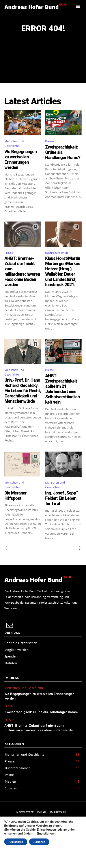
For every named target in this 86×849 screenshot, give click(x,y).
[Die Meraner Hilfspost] (22, 464)
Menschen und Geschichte (14, 143)
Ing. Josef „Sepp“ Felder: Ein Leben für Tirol (61, 498)
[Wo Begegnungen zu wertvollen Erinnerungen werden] (22, 123)
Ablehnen (39, 842)
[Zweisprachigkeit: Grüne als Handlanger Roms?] (63, 123)
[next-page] (78, 548)
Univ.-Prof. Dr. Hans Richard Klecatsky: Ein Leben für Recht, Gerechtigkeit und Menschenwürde (22, 391)
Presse (49, 141)
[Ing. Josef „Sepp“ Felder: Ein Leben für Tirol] (63, 464)
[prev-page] (7, 548)
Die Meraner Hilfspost (15, 495)
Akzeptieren (16, 842)
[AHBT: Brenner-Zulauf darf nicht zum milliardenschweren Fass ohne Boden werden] (22, 234)
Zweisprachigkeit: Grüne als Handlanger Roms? (41, 712)
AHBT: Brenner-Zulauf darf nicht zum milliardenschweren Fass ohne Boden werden (22, 271)
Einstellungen (45, 834)
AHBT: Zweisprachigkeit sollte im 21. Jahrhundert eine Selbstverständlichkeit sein (62, 389)
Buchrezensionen (56, 253)
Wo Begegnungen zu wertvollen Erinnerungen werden (20, 159)
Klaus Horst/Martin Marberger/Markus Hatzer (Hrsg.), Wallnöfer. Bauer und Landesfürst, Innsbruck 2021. (62, 271)
